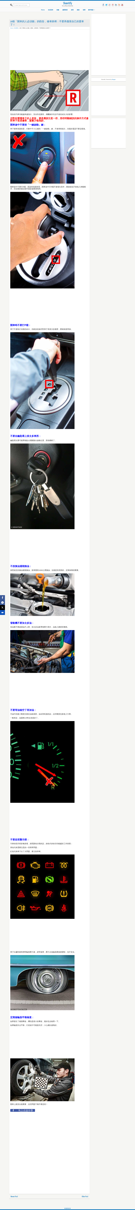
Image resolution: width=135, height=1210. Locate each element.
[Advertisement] (46, 34)
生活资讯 (16, 28)
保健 (58, 10)
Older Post (85, 1197)
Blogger (114, 79)
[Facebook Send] (2, 602)
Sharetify (67, 3)
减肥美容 (65, 10)
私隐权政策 (67, 1208)
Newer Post (14, 1197)
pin (112, 4)
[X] (2, 607)
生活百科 (50, 10)
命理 (72, 10)
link (116, 4)
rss (119, 4)
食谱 (84, 10)
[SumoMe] (2, 612)
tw (106, 4)
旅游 (78, 10)
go (109, 4)
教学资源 (90, 10)
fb (103, 4)
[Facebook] (2, 597)
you (122, 4)
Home (43, 10)
